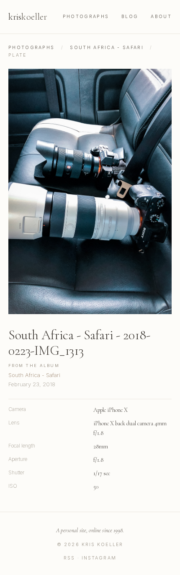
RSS (69, 558)
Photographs (86, 16)
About (161, 16)
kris (27, 16)
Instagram (99, 558)
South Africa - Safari (107, 47)
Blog (129, 16)
